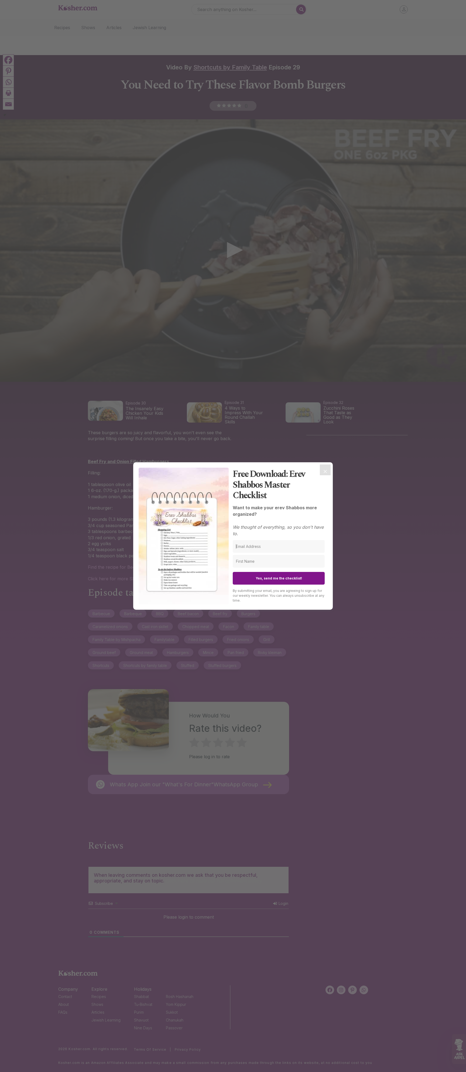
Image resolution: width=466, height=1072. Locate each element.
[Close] (325, 469)
